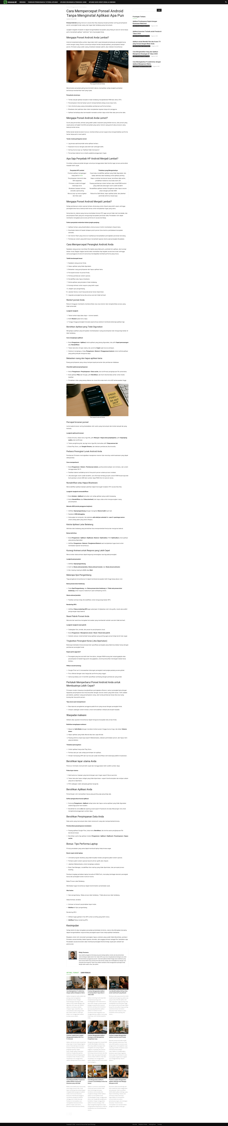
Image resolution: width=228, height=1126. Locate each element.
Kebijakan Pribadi (143, 1124)
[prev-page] (67, 1114)
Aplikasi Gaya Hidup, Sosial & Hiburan (102, 2)
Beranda (23, 2)
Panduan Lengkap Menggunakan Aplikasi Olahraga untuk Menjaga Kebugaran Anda (117, 1081)
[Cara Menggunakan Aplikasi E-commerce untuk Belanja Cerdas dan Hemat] (97, 1071)
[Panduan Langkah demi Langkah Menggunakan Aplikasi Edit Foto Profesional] (76, 1027)
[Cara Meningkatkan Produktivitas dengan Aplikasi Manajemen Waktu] (76, 983)
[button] (226, 2)
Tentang (159, 1124)
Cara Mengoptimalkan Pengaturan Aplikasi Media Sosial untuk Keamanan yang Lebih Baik (75, 1081)
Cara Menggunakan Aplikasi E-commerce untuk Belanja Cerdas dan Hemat (97, 1081)
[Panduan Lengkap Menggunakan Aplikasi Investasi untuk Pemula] (118, 1027)
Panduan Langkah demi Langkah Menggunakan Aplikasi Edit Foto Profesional (75, 1037)
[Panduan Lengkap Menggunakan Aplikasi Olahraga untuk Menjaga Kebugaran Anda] (118, 1071)
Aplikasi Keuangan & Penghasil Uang (73, 2)
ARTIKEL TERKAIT (72, 973)
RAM (81, 175)
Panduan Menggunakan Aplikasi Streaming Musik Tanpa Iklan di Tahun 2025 (96, 992)
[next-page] (70, 1114)
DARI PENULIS (85, 973)
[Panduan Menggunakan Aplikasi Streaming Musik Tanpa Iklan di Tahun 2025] (97, 983)
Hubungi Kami (152, 1124)
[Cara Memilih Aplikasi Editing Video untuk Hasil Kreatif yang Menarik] (118, 983)
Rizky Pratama (84, 952)
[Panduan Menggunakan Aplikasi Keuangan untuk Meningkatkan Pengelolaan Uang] (97, 1027)
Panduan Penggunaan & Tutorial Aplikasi (43, 2)
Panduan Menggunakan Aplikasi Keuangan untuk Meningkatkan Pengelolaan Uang (96, 1037)
